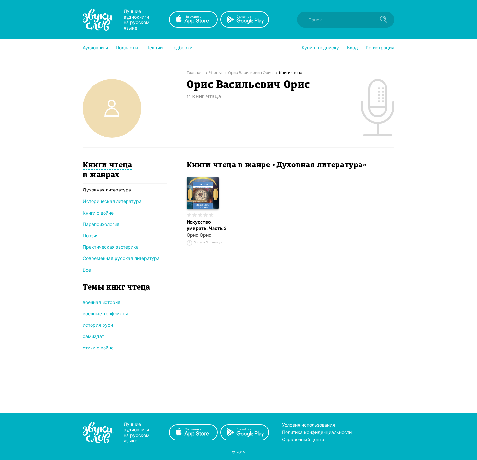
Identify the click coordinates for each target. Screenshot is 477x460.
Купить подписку (320, 47)
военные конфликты (105, 313)
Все (87, 270)
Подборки (181, 47)
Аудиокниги (95, 47)
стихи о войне (98, 347)
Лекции (154, 47)
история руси (98, 325)
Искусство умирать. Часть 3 (206, 225)
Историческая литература (112, 201)
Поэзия (91, 235)
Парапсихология (101, 224)
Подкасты (127, 47)
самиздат (93, 336)
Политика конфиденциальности (317, 432)
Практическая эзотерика (111, 247)
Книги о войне (98, 213)
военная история (101, 302)
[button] (95, 47)
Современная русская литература (121, 258)
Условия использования (308, 424)
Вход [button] (352, 47)
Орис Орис (199, 235)
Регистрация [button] (380, 47)
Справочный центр (303, 439)
